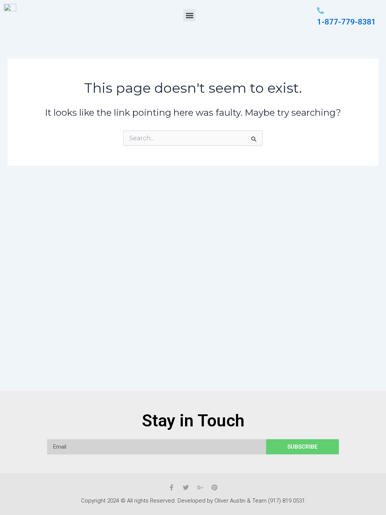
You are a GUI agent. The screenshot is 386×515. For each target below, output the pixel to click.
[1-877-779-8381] (320, 11)
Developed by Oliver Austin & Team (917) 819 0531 (241, 500)
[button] (189, 15)
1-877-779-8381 (346, 21)
